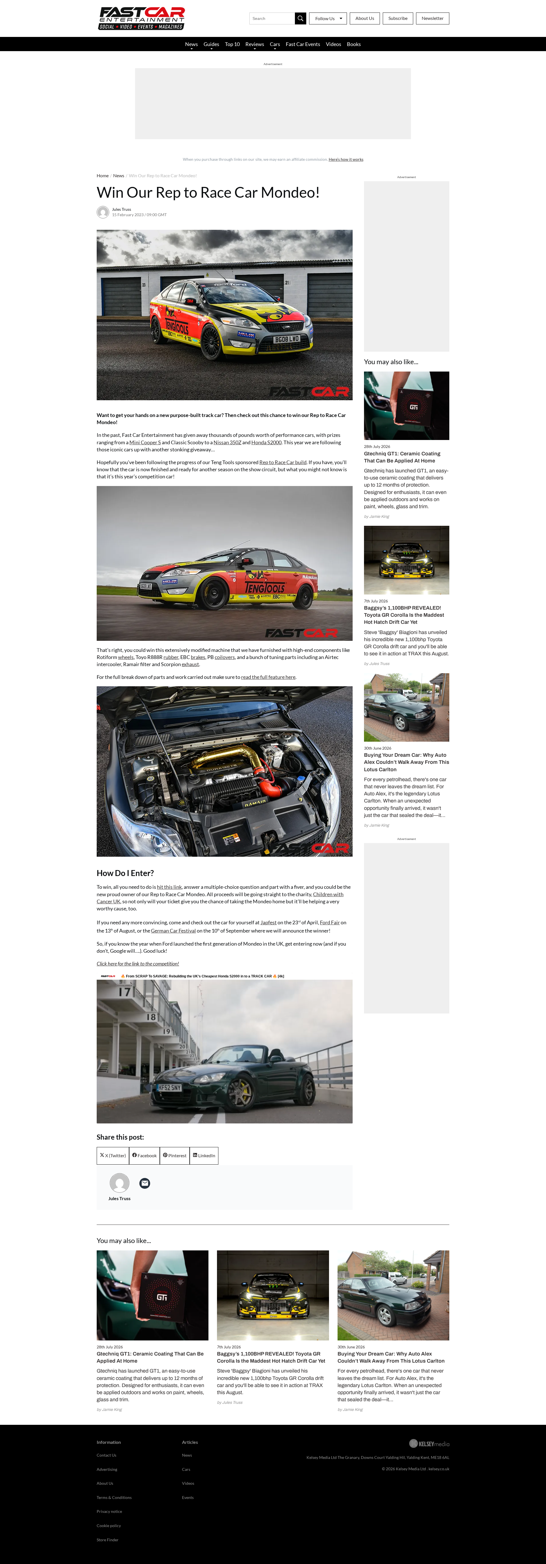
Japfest (268, 922)
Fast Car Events (303, 44)
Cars (275, 44)
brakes (198, 657)
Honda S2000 (266, 442)
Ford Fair (330, 922)
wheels (126, 657)
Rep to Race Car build (283, 462)
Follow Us (325, 18)
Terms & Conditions (114, 1497)
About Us (364, 18)
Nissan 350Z (227, 442)
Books (354, 44)
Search (300, 18)
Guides (211, 44)
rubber (171, 657)
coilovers (225, 657)
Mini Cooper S (145, 442)
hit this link (169, 887)
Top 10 (232, 44)
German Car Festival (173, 930)
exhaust (190, 664)
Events (188, 1497)
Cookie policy (109, 1525)
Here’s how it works (346, 159)
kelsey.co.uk (439, 1468)
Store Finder (108, 1539)
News (191, 44)
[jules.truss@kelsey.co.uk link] (144, 1183)
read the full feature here (268, 677)
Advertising (107, 1469)
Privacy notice (109, 1511)
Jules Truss (121, 209)
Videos (333, 44)
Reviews (254, 44)
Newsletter (433, 18)
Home (103, 175)
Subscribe (398, 18)
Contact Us (106, 1455)
